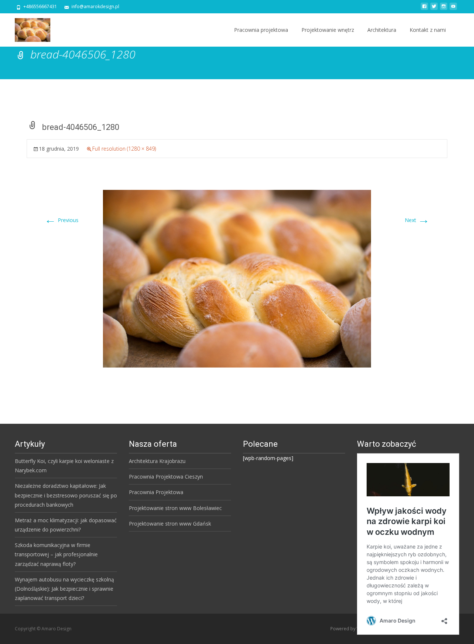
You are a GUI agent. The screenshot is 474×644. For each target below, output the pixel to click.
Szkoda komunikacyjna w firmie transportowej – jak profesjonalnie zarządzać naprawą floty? (56, 554)
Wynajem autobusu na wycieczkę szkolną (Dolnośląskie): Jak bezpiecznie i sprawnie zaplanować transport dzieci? (64, 588)
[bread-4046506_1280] (237, 278)
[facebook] (424, 9)
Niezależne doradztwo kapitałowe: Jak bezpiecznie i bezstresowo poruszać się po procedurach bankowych (66, 495)
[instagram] (443, 9)
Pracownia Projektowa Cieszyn (166, 476)
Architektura (381, 29)
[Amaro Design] (26, 28)
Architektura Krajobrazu (157, 460)
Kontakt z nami (428, 29)
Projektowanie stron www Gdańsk (170, 523)
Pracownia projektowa (261, 29)
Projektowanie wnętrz (327, 29)
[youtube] (453, 9)
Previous (61, 220)
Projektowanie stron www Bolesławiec (175, 507)
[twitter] (434, 9)
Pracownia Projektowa (156, 492)
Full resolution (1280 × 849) (124, 148)
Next (417, 220)
